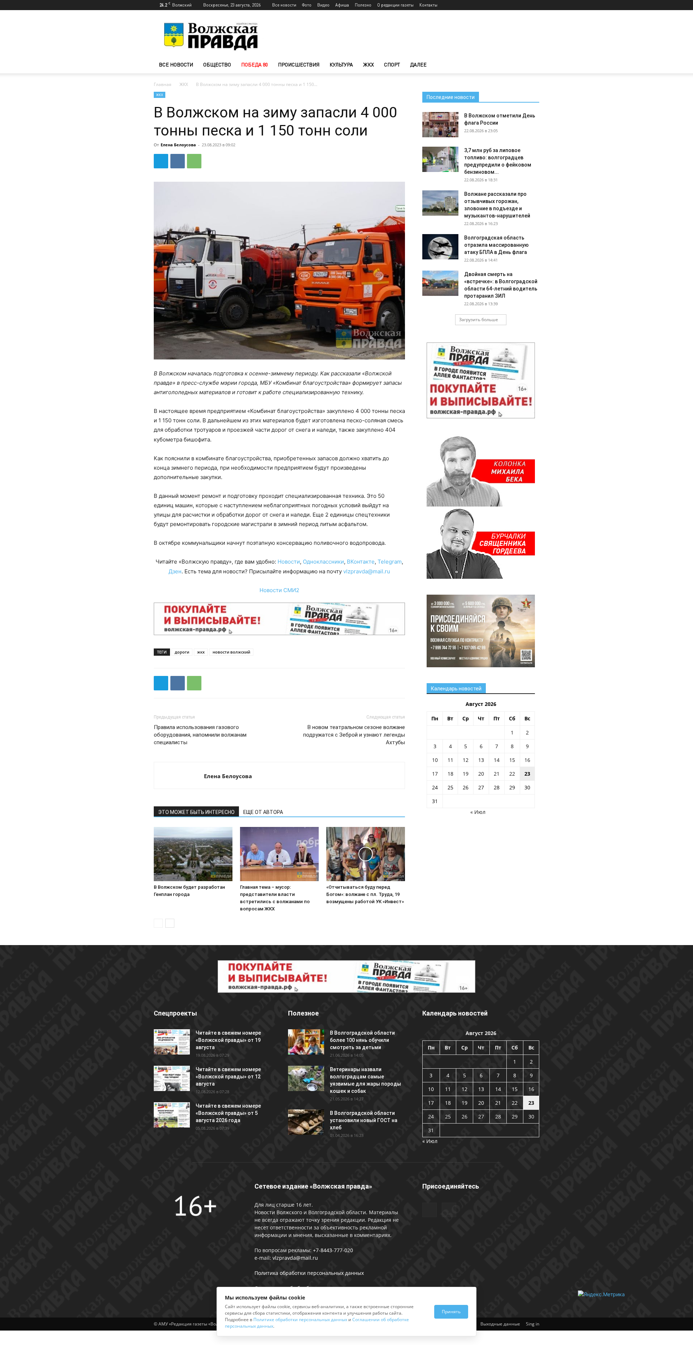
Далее (418, 64)
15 (512, 759)
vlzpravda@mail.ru (366, 571)
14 (497, 759)
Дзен (175, 571)
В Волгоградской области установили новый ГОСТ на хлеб (363, 1120)
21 (497, 773)
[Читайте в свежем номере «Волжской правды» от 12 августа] (172, 1078)
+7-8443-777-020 (333, 1250)
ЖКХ (368, 64)
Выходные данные (500, 1324)
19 (465, 773)
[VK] (177, 161)
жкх (201, 652)
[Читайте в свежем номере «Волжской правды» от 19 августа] (172, 1042)
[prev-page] (158, 923)
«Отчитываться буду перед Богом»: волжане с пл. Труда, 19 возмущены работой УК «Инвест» (365, 894)
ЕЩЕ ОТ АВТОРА (263, 812)
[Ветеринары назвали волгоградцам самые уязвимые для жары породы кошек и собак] (306, 1078)
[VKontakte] (533, 5)
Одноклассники (323, 561)
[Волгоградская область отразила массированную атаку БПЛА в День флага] (440, 246)
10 (435, 759)
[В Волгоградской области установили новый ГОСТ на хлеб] (306, 1122)
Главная (162, 84)
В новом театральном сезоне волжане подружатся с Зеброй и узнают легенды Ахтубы (354, 735)
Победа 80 (254, 64)
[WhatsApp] (194, 161)
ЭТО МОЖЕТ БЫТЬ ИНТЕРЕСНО (196, 812)
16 (527, 759)
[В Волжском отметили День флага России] (440, 124)
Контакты (428, 5)
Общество (217, 64)
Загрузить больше (478, 319)
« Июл (477, 812)
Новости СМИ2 (279, 590)
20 (481, 773)
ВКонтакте (361, 561)
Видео (323, 5)
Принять (451, 1312)
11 (450, 759)
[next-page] (169, 923)
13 (481, 759)
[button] (530, 65)
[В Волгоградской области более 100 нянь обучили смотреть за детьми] (306, 1042)
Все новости (284, 5)
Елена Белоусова (178, 144)
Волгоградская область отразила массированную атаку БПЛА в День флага (496, 245)
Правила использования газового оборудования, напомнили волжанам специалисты (200, 735)
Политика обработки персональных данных (309, 1272)
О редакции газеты (395, 5)
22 (512, 773)
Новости (289, 561)
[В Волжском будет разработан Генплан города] (193, 854)
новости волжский (231, 652)
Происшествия (298, 64)
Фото (306, 5)
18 (450, 773)
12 (465, 759)
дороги (182, 652)
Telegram (390, 561)
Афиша (342, 5)
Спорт (392, 64)
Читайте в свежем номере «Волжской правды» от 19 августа (228, 1040)
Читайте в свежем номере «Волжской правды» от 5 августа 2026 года (228, 1113)
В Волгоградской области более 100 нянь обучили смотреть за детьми (362, 1040)
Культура (341, 64)
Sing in (532, 1324)
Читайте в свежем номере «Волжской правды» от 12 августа (228, 1076)
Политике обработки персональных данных (300, 1319)
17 (435, 773)
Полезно (363, 5)
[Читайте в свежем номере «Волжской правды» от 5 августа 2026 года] (172, 1115)
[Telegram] (522, 5)
